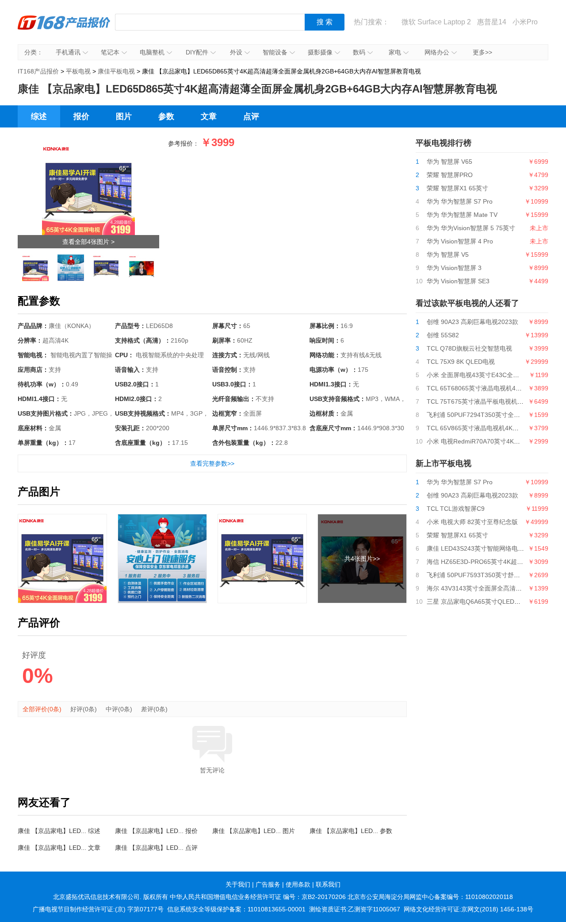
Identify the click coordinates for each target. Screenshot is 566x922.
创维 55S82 (443, 335)
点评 (251, 116)
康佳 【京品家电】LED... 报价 (156, 830)
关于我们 (238, 884)
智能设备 (275, 52)
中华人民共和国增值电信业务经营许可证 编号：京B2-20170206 (258, 896)
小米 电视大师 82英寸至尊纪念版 (472, 521)
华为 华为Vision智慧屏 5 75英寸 (471, 227)
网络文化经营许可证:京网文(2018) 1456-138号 (468, 909)
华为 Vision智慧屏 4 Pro (460, 241)
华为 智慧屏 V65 (449, 161)
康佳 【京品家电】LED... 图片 (253, 830)
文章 (209, 116)
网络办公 (436, 52)
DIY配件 (197, 52)
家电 (395, 52)
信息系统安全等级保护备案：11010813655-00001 (236, 909)
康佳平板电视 (116, 71)
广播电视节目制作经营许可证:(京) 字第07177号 (98, 909)
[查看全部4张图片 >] (88, 145)
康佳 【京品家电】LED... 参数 (351, 830)
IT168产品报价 (64, 29)
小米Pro (525, 22)
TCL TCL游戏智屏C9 (456, 508)
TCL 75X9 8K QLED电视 (461, 361)
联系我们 (328, 884)
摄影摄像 (320, 52)
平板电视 (78, 71)
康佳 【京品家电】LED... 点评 (156, 847)
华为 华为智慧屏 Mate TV (462, 214)
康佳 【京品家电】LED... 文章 (59, 847)
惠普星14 (491, 22)
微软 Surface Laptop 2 (436, 22)
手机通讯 (68, 52)
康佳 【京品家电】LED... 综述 (59, 830)
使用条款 (298, 884)
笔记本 (110, 52)
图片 (124, 116)
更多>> (482, 52)
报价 (81, 116)
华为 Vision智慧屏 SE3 (458, 281)
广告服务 (268, 884)
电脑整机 (152, 52)
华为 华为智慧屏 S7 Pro (460, 201)
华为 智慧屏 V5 (448, 254)
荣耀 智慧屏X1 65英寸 (457, 188)
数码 (359, 52)
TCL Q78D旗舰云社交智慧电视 (469, 348)
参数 (166, 116)
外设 (236, 52)
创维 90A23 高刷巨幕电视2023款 (472, 321)
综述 (39, 116)
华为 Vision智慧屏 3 (454, 267)
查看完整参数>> (212, 463)
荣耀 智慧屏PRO (450, 174)
